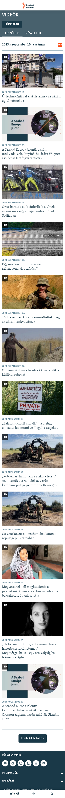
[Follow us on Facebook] (13, 763)
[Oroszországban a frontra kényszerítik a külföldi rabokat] (32, 345)
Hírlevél (14, 794)
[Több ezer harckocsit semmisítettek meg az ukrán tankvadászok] (32, 292)
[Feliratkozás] (43, 763)
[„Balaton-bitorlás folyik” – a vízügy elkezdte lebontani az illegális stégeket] (32, 398)
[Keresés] (52, 794)
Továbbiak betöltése (32, 738)
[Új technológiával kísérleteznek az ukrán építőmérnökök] (32, 71)
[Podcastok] (34, 794)
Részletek (33, 33)
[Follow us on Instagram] (21, 763)
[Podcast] (36, 763)
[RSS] (28, 763)
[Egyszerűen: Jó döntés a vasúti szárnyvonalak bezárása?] (32, 239)
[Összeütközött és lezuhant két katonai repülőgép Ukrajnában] (32, 509)
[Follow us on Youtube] (5, 763)
